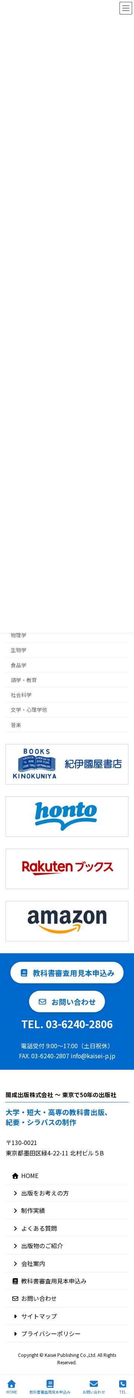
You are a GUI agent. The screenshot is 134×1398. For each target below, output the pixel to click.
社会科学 (21, 694)
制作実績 (33, 1210)
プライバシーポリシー (51, 1333)
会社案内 (33, 1263)
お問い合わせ (39, 1298)
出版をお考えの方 (45, 1192)
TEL (122, 1391)
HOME (29, 1175)
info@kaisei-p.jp (93, 1056)
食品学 (18, 664)
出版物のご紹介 (42, 1245)
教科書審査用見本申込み (54, 1280)
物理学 (18, 635)
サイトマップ (39, 1316)
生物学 (18, 650)
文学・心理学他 (29, 709)
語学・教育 (24, 680)
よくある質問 (39, 1228)
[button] (67, 972)
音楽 (16, 724)
